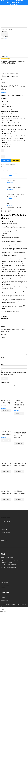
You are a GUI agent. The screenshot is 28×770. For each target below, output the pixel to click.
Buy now (16, 160)
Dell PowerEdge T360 (12, 180)
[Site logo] (10, 48)
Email (2, 364)
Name (3, 357)
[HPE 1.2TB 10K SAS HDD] (3, 174)
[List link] (14, 561)
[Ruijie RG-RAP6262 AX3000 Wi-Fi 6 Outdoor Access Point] (3, 196)
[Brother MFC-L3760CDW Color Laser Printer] (3, 203)
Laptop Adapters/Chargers (7, 75)
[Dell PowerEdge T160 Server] (3, 189)
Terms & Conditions (5, 585)
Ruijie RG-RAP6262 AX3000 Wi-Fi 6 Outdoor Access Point (15, 195)
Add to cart (6, 160)
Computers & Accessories (11, 73)
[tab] (10, 207)
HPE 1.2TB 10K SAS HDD (13, 173)
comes (10, 305)
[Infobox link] (14, 519)
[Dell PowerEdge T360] (3, 182)
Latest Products (5, 600)
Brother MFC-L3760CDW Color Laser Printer (16, 202)
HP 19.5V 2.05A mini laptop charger (20, 435)
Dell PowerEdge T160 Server (14, 187)
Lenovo (3, 82)
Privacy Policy (4, 582)
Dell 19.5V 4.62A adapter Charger (11, 311)
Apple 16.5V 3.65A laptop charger (5, 402)
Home (2, 73)
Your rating (4, 334)
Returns (3, 587)
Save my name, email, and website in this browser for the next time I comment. (13, 373)
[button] (6, 410)
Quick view (3, 414)
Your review (4, 339)
